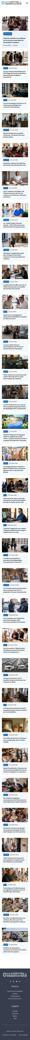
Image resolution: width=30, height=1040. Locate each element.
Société (15, 1011)
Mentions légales (23, 1035)
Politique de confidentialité (9, 1035)
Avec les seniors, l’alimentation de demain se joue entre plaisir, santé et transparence (14, 650)
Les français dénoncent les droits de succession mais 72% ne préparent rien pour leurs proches (14, 590)
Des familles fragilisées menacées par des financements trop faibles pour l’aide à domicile (14, 800)
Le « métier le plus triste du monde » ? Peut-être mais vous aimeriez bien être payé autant (14, 225)
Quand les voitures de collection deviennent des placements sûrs (14, 164)
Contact (15, 993)
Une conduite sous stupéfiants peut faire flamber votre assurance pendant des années (14, 620)
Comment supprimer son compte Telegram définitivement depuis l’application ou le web (14, 530)
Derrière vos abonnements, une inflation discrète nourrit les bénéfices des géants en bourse (14, 920)
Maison (15, 1016)
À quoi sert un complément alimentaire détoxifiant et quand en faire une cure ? (14, 317)
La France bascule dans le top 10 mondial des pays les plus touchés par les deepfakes (15, 710)
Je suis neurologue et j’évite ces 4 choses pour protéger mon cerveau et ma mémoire (14, 105)
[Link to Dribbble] (19, 981)
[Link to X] (10, 981)
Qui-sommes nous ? (15, 998)
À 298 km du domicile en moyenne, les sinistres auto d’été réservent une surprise (14, 950)
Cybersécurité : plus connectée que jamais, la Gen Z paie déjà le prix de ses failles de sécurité (14, 500)
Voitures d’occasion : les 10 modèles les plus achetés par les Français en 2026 (14, 680)
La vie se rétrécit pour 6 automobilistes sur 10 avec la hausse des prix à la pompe (13, 347)
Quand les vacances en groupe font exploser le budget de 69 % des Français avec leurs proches (14, 830)
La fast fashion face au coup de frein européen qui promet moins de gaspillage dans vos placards (14, 406)
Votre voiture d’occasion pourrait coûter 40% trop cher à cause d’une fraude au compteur (14, 377)
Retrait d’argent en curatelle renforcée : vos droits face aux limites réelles (13, 135)
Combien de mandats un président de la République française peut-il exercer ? (12, 560)
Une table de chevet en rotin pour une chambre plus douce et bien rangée (14, 740)
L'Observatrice (15, 996)
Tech (15, 1018)
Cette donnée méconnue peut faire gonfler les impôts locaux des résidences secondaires (13, 860)
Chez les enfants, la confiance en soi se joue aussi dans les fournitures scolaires (14, 40)
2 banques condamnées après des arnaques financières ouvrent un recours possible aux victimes (14, 256)
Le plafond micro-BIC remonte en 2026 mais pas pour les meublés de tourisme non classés (14, 287)
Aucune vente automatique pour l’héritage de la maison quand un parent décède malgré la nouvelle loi (14, 74)
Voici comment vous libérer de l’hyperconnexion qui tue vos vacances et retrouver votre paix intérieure (14, 194)
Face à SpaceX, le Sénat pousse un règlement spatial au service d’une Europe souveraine (14, 890)
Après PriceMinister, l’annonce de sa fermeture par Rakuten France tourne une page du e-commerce (15, 770)
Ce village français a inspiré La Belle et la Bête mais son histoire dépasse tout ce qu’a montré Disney (14, 469)
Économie (15, 1013)
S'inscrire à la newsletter (15, 991)
